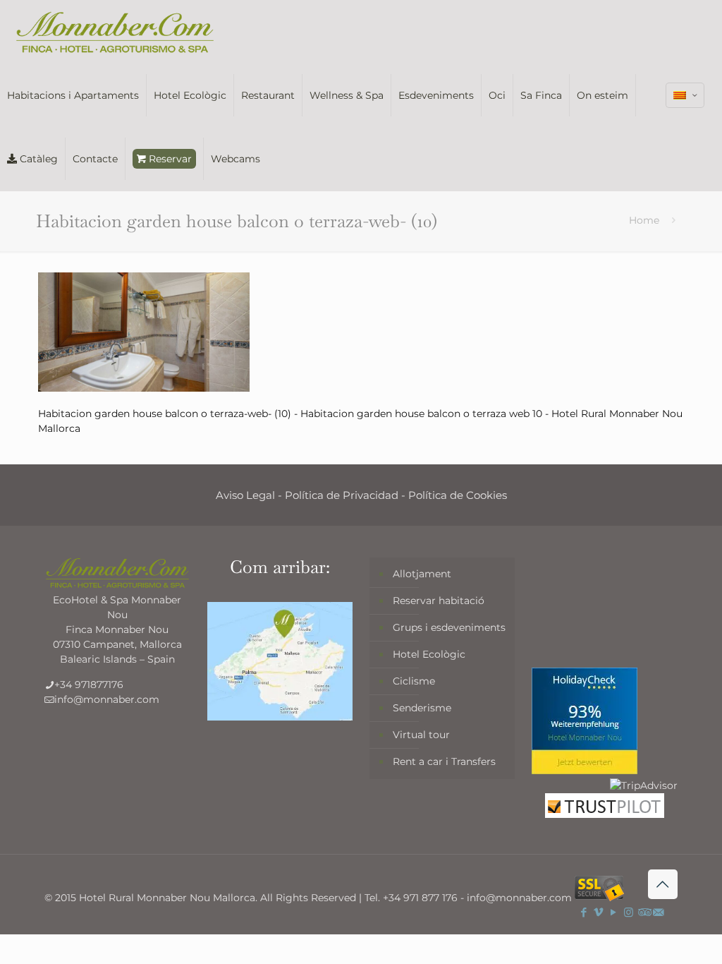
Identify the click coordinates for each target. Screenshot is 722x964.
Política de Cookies (457, 495)
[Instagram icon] (628, 912)
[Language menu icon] (685, 95)
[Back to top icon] (663, 884)
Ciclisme (414, 681)
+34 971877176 (88, 684)
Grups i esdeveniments (449, 627)
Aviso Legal (245, 495)
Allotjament (422, 573)
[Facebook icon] (584, 912)
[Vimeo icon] (599, 912)
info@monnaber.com (106, 699)
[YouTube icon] (613, 912)
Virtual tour (421, 734)
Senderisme (422, 707)
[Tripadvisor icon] (643, 912)
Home (644, 220)
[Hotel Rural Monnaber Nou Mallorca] (115, 32)
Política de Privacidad (341, 495)
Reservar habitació (438, 600)
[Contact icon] (658, 912)
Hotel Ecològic (429, 654)
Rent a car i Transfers (444, 761)
